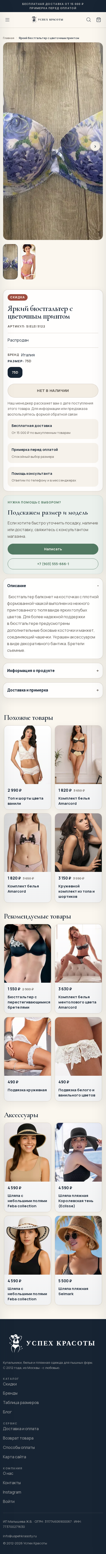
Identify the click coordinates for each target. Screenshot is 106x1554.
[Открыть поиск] (88, 19)
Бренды (10, 1393)
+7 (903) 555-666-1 (53, 563)
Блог (7, 1412)
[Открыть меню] (7, 19)
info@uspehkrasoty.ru (20, 1536)
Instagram (12, 1492)
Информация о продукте (31, 670)
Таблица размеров (21, 1402)
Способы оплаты (19, 1447)
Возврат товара (18, 1438)
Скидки (10, 1384)
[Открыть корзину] (98, 19)
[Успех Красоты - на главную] (48, 19)
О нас (8, 1473)
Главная (8, 38)
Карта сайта (14, 1456)
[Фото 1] (10, 261)
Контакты (12, 1482)
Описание (16, 585)
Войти (9, 1501)
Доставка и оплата (21, 1428)
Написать (53, 549)
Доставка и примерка (27, 690)
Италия (28, 355)
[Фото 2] (28, 262)
